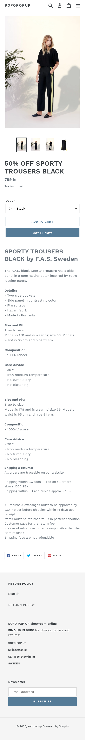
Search (13, 594)
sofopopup (18, 5)
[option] (21, 145)
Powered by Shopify (56, 726)
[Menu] (77, 5)
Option (10, 200)
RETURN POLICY (21, 605)
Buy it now (42, 232)
